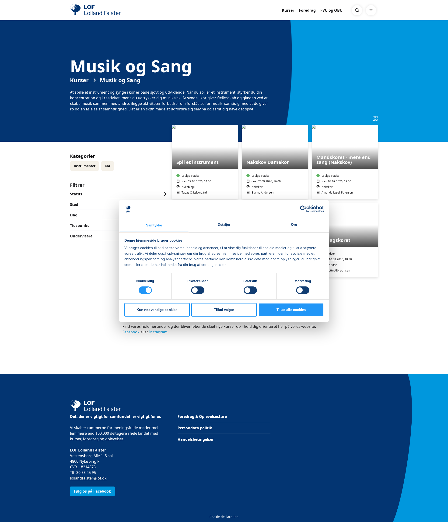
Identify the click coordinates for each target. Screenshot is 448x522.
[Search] (357, 10)
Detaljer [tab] (224, 224)
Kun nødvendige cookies (156, 310)
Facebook (131, 332)
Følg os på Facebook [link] (92, 491)
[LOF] (104, 10)
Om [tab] (294, 224)
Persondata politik (195, 427)
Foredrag (307, 10)
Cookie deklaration (224, 517)
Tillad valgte (224, 310)
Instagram (158, 332)
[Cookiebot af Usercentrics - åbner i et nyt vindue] (303, 208)
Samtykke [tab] (154, 225)
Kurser (288, 10)
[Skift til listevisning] (375, 118)
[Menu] (371, 10)
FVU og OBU (331, 10)
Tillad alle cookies (291, 310)
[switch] (197, 290)
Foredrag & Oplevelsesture (202, 416)
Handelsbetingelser (196, 439)
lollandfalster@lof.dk (88, 478)
